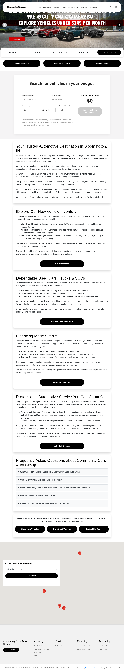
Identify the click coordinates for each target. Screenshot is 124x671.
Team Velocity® (90, 668)
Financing (82, 641)
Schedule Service (62, 446)
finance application (60, 351)
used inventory (53, 283)
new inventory (26, 243)
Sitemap (45, 668)
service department (32, 404)
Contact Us (13, 650)
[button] (44, 591)
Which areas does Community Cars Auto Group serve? (45, 504)
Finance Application (84, 646)
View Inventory (62, 264)
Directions (103, 649)
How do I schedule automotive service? (38, 496)
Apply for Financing (62, 382)
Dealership (104, 641)
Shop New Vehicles (30, 529)
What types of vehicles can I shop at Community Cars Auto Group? (50, 472)
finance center (45, 362)
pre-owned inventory (43, 304)
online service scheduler (92, 421)
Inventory (38, 641)
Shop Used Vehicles (62, 529)
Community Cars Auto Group (12, 668)
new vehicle (34, 216)
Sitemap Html (53, 668)
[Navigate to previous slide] (2, 25)
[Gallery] (62, 25)
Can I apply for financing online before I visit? (41, 480)
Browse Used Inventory (62, 322)
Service (59, 641)
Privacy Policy (27, 668)
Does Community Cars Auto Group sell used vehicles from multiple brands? (55, 488)
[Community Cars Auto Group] (16, 7)
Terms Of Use (37, 668)
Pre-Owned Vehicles (41, 649)
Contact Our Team (93, 529)
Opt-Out (69, 668)
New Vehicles (38, 646)
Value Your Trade (83, 649)
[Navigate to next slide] (122, 25)
